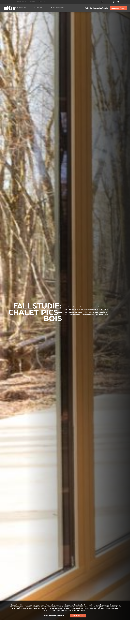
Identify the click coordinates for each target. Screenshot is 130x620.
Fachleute (42, 2)
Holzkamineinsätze (57, 8)
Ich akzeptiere (78, 615)
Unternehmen (21, 2)
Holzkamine (21, 8)
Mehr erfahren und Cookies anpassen (54, 615)
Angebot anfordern (118, 8)
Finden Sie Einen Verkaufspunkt (96, 8)
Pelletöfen (38, 8)
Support (32, 2)
